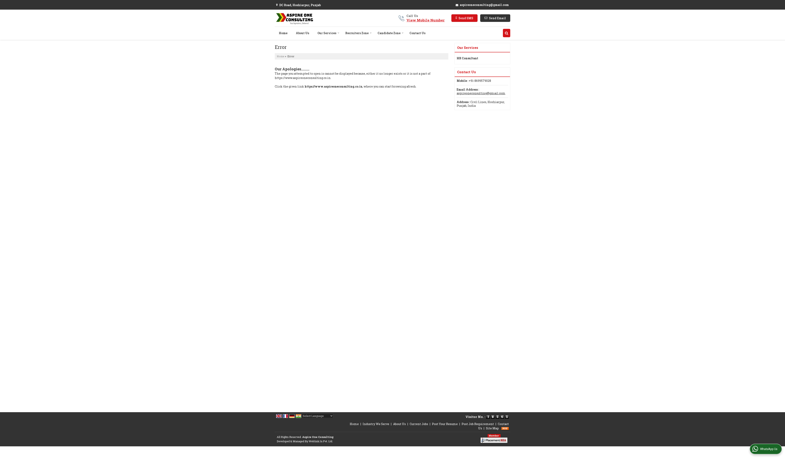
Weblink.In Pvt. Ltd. (321, 441)
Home (283, 33)
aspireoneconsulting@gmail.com (484, 5)
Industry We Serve (376, 424)
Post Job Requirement (478, 424)
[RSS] (505, 428)
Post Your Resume (445, 424)
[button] (425, 20)
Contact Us (417, 33)
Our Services (326, 33)
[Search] (506, 33)
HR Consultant (467, 58)
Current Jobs (419, 424)
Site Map (492, 428)
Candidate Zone (389, 33)
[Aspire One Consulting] (294, 18)
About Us (302, 33)
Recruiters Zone (357, 33)
